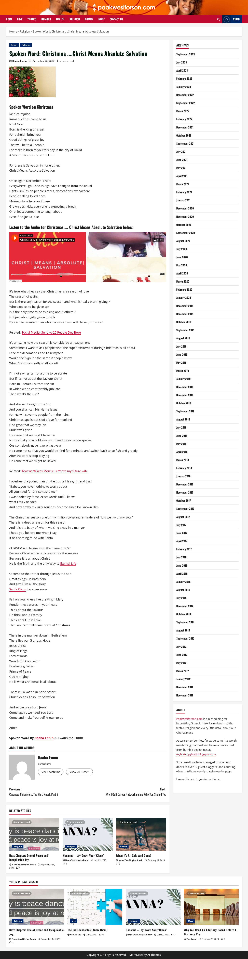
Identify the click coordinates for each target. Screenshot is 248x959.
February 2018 (184, 468)
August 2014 (183, 630)
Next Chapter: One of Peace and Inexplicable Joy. (28, 857)
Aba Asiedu (75, 934)
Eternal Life (68, 563)
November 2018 (184, 395)
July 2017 (181, 525)
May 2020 (181, 265)
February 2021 (184, 192)
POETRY (89, 19)
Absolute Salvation (106, 227)
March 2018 (182, 460)
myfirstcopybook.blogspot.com (196, 754)
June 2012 (181, 655)
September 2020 (185, 233)
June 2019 (181, 354)
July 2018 (181, 428)
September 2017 (185, 509)
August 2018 (183, 419)
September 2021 (185, 143)
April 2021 (181, 176)
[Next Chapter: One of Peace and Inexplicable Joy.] (34, 834)
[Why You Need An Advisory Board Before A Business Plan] (211, 907)
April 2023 (182, 71)
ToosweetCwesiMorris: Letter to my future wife (55, 471)
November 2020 (185, 217)
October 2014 (183, 614)
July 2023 (181, 62)
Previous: (33, 792)
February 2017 (184, 549)
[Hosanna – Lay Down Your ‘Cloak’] (88, 834)
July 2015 (181, 598)
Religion (26, 44)
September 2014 (185, 622)
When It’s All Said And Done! (133, 855)
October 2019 (183, 322)
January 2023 (183, 87)
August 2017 (183, 517)
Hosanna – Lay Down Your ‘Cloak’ (83, 855)
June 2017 (181, 533)
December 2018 (184, 387)
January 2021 (183, 200)
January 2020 (183, 298)
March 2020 (182, 282)
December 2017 (184, 484)
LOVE (19, 19)
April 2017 (181, 541)
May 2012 (181, 663)
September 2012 (185, 639)
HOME (9, 19)
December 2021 (184, 127)
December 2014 (184, 606)
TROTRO (31, 19)
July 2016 (181, 557)
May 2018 (181, 444)
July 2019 (181, 346)
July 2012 (181, 647)
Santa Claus (17, 589)
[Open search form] (218, 19)
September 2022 (185, 103)
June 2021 (181, 160)
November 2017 (184, 493)
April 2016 (182, 574)
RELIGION (75, 19)
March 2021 (182, 184)
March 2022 (182, 111)
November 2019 (185, 314)
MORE (101, 19)
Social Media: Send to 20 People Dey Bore (51, 332)
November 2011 (184, 695)
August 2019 (183, 338)
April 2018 (181, 452)
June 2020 (182, 257)
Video (236, 19)
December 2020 (185, 208)
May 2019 (181, 363)
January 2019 (183, 379)
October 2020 (183, 225)
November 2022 (185, 95)
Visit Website (51, 772)
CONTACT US (116, 19)
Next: (136, 792)
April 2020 (182, 273)
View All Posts (79, 772)
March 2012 (182, 671)
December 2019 (185, 306)
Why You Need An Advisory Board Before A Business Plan (210, 932)
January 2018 (183, 476)
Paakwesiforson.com (189, 719)
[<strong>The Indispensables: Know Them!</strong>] (94, 907)
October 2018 (183, 403)
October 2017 (183, 501)
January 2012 (183, 679)
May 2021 (181, 168)
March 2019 (182, 371)
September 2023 (185, 54)
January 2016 (183, 582)
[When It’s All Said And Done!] (141, 834)
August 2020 (183, 241)
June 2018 (181, 436)
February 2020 (184, 290)
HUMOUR (46, 19)
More (190, 920)
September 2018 (185, 411)
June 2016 (181, 565)
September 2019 (185, 330)
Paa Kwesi (191, 939)
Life (74, 920)
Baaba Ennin (19, 61)
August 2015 (183, 590)
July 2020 (181, 249)
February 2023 (184, 79)
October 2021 (183, 135)
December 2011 (184, 687)
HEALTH (60, 19)
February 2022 (184, 119)
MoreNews (136, 955)
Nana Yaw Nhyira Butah (24, 864)
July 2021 (181, 152)
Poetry (14, 44)
